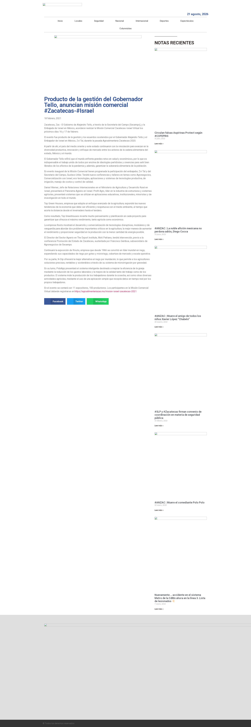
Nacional (119, 21)
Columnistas (126, 28)
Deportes (164, 21)
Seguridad (99, 21)
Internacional (142, 21)
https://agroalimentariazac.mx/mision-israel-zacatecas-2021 (106, 291)
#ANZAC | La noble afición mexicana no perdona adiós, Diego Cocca (178, 230)
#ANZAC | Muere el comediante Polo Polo (180, 502)
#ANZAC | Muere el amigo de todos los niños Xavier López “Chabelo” (178, 317)
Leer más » (159, 144)
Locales (78, 21)
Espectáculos (187, 21)
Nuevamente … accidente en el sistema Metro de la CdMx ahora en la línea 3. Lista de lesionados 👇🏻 (180, 598)
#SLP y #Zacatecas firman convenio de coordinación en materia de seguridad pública (178, 414)
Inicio (60, 21)
